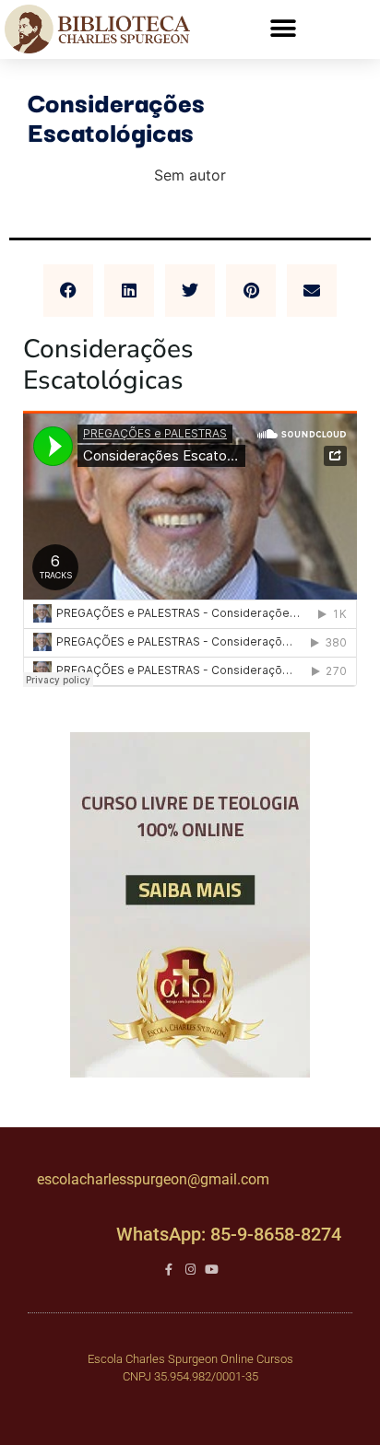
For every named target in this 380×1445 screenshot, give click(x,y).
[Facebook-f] (169, 1270)
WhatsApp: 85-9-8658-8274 (228, 1234)
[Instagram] (190, 1270)
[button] (282, 29)
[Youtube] (212, 1270)
